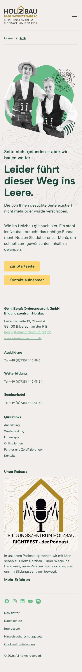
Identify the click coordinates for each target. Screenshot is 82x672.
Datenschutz (13, 621)
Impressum (12, 629)
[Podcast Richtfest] (41, 514)
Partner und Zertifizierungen (24, 449)
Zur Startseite (22, 266)
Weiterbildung (14, 431)
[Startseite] (20, 14)
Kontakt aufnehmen (27, 280)
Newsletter (11, 613)
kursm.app (11, 437)
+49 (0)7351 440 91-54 (25, 382)
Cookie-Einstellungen (19, 644)
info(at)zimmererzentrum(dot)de (27, 332)
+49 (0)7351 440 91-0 (24, 360)
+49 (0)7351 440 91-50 (25, 403)
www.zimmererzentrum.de (23, 338)
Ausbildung (12, 425)
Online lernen (13, 443)
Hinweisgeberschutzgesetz (23, 636)
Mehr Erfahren (17, 579)
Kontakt (9, 456)
